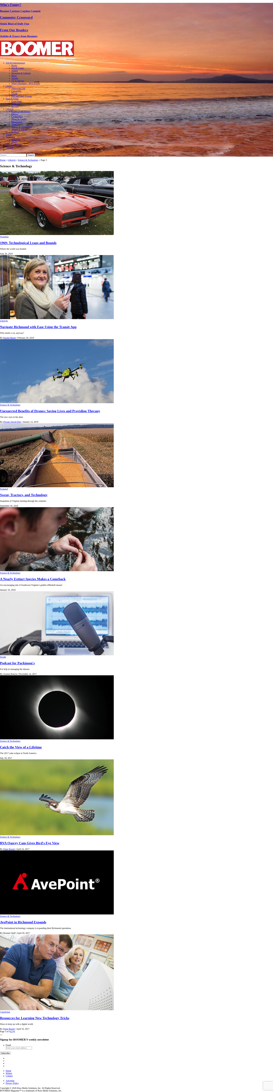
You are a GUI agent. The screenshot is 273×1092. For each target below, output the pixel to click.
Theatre (14, 78)
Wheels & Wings (19, 129)
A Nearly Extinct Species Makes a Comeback (33, 579)
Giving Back (17, 117)
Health (14, 93)
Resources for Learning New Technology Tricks (34, 1018)
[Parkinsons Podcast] (57, 654)
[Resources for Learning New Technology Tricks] (57, 1009)
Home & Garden (18, 119)
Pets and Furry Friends (21, 96)
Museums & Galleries (21, 73)
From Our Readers (14, 145)
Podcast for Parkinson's (17, 663)
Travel (8, 134)
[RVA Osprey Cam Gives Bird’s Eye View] (57, 834)
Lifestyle (10, 109)
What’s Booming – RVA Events (25, 83)
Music (14, 76)
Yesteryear (10, 137)
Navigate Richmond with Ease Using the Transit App (38, 327)
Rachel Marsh (9, 338)
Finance (14, 114)
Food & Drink (12, 99)
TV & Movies (17, 81)
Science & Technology (21, 127)
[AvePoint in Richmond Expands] (57, 913)
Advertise (10, 1080)
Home (3, 160)
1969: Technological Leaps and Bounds (28, 243)
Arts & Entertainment (15, 63)
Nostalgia (15, 140)
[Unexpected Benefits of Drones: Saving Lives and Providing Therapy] (57, 402)
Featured (4, 489)
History (14, 142)
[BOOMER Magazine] (37, 55)
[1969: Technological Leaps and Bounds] (57, 234)
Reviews (15, 132)
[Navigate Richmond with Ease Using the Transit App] (57, 318)
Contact (9, 1076)
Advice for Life (18, 88)
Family (9, 86)
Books (14, 65)
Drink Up (15, 104)
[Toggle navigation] (1, 58)
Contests (9, 147)
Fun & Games (17, 68)
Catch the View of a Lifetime (21, 747)
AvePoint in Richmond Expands (23, 922)
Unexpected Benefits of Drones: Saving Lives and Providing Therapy (50, 411)
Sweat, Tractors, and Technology (23, 495)
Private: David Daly (12, 422)
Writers (9, 1073)
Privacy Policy (12, 1083)
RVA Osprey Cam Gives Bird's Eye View (29, 843)
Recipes (14, 106)
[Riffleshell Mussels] (57, 570)
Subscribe (5, 1053)
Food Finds (16, 101)
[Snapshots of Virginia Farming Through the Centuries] (57, 486)
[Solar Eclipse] (57, 738)
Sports (14, 124)
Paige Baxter (9, 849)
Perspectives (16, 122)
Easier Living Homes (20, 111)
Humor (14, 70)
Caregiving (16, 91)
